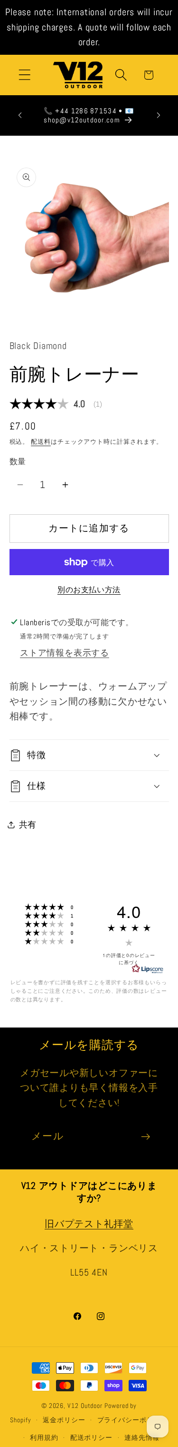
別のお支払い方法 (89, 590)
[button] (24, 75)
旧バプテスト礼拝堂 (89, 1224)
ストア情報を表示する (64, 652)
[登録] (145, 1137)
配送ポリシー (91, 1437)
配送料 (41, 442)
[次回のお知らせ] (158, 115)
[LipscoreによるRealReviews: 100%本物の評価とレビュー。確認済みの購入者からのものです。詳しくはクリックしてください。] (147, 969)
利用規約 (44, 1437)
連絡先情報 (142, 1437)
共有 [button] (28, 824)
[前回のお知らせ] (19, 115)
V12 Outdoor (85, 1405)
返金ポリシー (64, 1420)
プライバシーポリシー (132, 1420)
